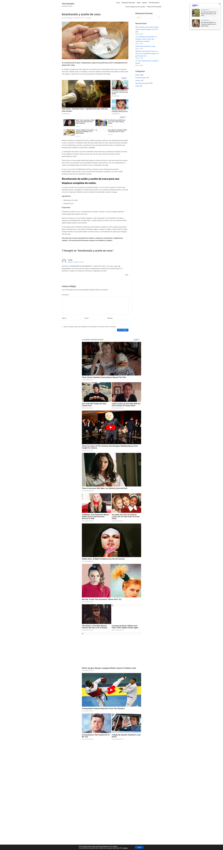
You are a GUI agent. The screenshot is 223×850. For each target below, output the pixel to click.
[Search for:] (148, 17)
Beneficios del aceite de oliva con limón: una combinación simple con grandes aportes (147, 53)
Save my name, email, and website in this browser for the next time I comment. (90, 326)
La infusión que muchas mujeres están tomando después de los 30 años (147, 29)
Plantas (137, 80)
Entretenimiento (154, 2)
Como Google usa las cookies (135, 7)
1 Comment (88, 18)
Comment (65, 295)
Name (64, 318)
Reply (126, 274)
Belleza (144, 2)
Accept (139, 847)
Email (87, 318)
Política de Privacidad (154, 7)
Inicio (118, 2)
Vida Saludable (68, 18)
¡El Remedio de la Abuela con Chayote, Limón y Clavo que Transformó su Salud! (146, 39)
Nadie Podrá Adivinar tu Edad (145, 46)
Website (110, 318)
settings (125, 848)
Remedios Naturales (128, 2)
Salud (139, 2)
